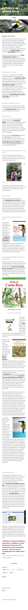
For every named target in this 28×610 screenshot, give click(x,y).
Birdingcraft (7, 374)
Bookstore (8, 137)
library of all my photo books (14, 143)
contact (10, 527)
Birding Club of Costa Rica (12, 200)
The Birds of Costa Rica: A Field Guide (6, 238)
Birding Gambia (15, 50)
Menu (14, 17)
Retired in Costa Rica (10, 10)
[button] (24, 164)
